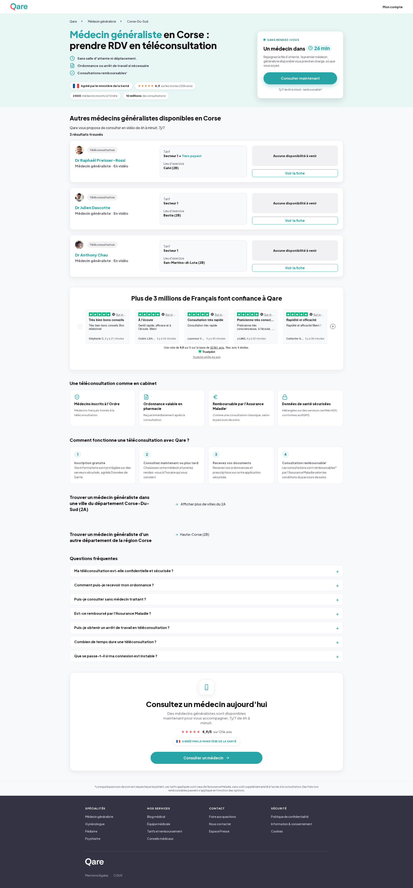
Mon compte (393, 7)
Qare (73, 21)
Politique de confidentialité (289, 817)
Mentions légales (96, 875)
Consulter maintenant (300, 78)
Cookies (277, 831)
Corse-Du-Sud (137, 21)
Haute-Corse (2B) (194, 534)
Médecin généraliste (102, 21)
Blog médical (156, 817)
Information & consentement (291, 824)
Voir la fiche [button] (295, 173)
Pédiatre (91, 831)
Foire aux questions (222, 817)
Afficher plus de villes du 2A (203, 504)
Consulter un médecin (203, 757)
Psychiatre (92, 838)
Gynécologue (95, 824)
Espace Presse (219, 831)
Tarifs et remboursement (164, 831)
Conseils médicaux (160, 838)
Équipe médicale (158, 824)
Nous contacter (220, 824)
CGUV (118, 875)
